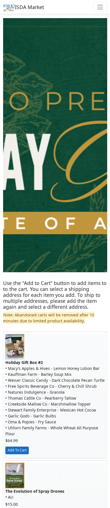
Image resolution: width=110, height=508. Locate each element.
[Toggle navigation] (100, 7)
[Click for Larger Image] (14, 346)
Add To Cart (17, 450)
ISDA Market (29, 7)
